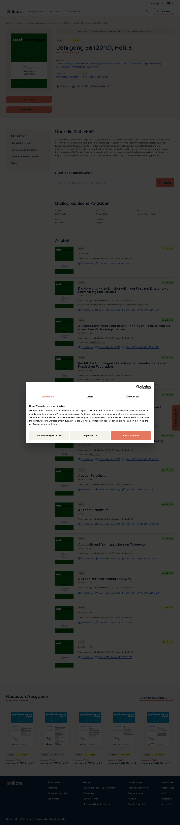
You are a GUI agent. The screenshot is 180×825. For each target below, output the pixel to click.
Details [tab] (90, 396)
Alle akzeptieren (131, 435)
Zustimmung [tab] (47, 396)
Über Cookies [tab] (132, 396)
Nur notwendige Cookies (49, 435)
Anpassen (88, 435)
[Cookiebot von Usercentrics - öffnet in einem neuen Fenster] (138, 387)
